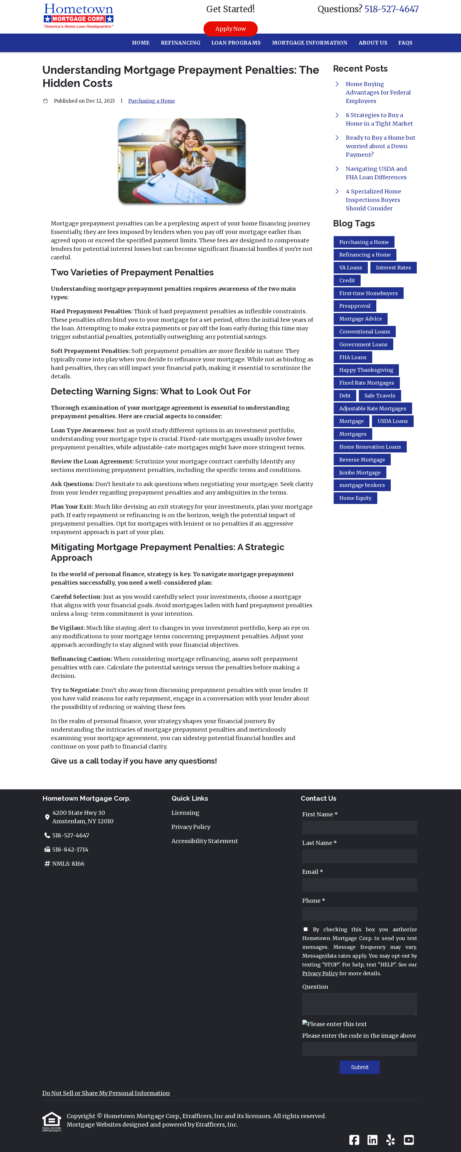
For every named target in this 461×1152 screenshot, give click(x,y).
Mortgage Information (309, 43)
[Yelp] (391, 1140)
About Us (373, 43)
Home (141, 43)
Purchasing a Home (151, 101)
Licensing (185, 812)
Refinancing (180, 43)
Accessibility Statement (205, 841)
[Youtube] (409, 1140)
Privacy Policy (191, 826)
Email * (312, 871)
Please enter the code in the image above (359, 1035)
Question (315, 986)
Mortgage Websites (94, 1124)
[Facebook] (354, 1140)
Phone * (314, 900)
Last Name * (319, 842)
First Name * (320, 814)
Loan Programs (236, 43)
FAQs (405, 43)
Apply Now (230, 28)
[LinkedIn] (372, 1140)
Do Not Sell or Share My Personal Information (106, 1093)
